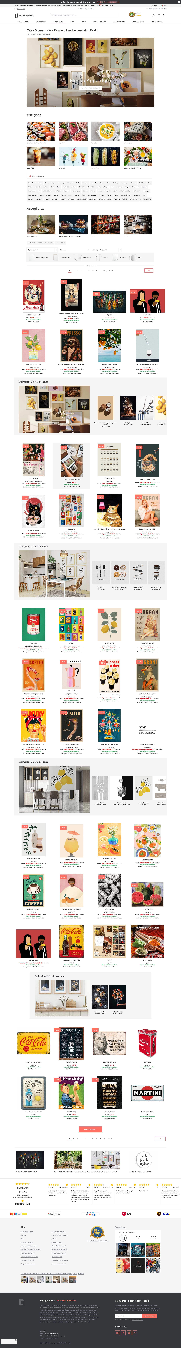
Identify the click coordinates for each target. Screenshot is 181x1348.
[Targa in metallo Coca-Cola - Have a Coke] (71, 941)
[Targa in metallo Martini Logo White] (147, 1093)
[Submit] (52, 15)
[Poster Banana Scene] (33, 943)
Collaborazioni (56, 1242)
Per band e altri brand (59, 1253)
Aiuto (16, 5)
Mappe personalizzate (69, 5)
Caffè (109, 960)
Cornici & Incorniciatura (43, 5)
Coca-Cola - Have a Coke (71, 960)
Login (155, 5)
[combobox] (84, 15)
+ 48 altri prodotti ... (90, 1129)
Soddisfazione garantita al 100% (97, 1241)
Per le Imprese (156, 22)
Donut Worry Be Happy (119, 587)
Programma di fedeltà (28, 1264)
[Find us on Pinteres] (129, 1332)
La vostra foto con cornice (71, 479)
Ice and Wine (121, 803)
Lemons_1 (162, 423)
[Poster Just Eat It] (101, 572)
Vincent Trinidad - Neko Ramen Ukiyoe (71, 313)
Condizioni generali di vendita (30, 1249)
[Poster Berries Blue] (145, 408)
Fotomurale (87, 257)
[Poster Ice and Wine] (121, 788)
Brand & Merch (23, 22)
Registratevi (149, 1316)
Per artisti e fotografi (59, 1246)
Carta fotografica (42, 257)
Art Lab (98, 5)
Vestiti (105, 257)
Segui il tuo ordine (27, 1231)
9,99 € (109, 963)
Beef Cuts (161, 803)
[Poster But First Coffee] (156, 572)
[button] (16, 1340)
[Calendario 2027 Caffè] (109, 941)
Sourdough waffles (100, 1012)
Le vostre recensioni (58, 1231)
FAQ (22, 1239)
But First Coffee (156, 587)
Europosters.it (27, 15)
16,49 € (33, 1065)
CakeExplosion (128, 423)
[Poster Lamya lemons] (143, 788)
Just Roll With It (138, 587)
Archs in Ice (100, 803)
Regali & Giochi (138, 22)
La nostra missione (27, 1242)
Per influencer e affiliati (59, 1249)
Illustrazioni (41, 22)
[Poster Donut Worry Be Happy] (120, 572)
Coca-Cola (147, 1062)
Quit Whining (71, 1112)
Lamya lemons (143, 803)
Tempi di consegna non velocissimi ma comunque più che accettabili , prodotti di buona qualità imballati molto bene (103, 1193)
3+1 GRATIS (21, 9)
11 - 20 (110, 270)
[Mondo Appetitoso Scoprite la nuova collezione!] (90, 106)
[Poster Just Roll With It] (138, 572)
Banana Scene (147, 315)
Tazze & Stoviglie (99, 22)
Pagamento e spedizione (27, 5)
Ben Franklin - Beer (109, 1062)
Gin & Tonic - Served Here (33, 1112)
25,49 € (147, 1114)
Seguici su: (120, 1227)
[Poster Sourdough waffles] (100, 997)
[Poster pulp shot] (33, 624)
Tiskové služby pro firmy (60, 1260)
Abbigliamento (119, 22)
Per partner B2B (57, 1257)
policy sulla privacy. (137, 1319)
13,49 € (147, 1065)
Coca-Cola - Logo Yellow (34, 1062)
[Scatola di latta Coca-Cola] (147, 1043)
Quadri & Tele (58, 22)
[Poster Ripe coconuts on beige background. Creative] (105, 408)
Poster (83, 22)
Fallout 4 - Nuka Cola (34, 315)
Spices (109, 315)
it (164, 5)
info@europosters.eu (51, 1333)
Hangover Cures (71, 1062)
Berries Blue (145, 423)
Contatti (23, 1235)
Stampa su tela (65, 257)
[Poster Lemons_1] (162, 408)
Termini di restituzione (28, 1253)
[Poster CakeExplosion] (128, 408)
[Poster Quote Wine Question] (147, 725)
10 (104, 270)
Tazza (140, 257)
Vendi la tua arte (89, 5)
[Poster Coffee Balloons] (117, 997)
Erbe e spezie (147, 960)
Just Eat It (100, 587)
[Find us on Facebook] (123, 1332)
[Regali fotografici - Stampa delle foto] (153, 15)
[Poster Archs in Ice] (100, 788)
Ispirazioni (80, 5)
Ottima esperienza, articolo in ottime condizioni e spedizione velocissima (58, 1191)
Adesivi (54, 1239)
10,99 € (33, 1114)
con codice (33, 317)
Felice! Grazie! (148, 1189)
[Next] (179, 1194)
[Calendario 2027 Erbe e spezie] (147, 941)
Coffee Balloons (117, 1012)
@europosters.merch (128, 1232)
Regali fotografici (56, 5)
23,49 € (71, 963)
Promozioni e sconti (107, 5)
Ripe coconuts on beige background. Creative (105, 423)
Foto (72, 22)
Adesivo (122, 257)
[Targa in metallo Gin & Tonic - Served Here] (33, 1093)
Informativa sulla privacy (29, 1257)
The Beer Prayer (109, 1112)
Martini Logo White (147, 1112)
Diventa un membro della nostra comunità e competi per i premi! (52, 1273)
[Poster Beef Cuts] (161, 788)
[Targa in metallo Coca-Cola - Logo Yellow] (33, 1043)
